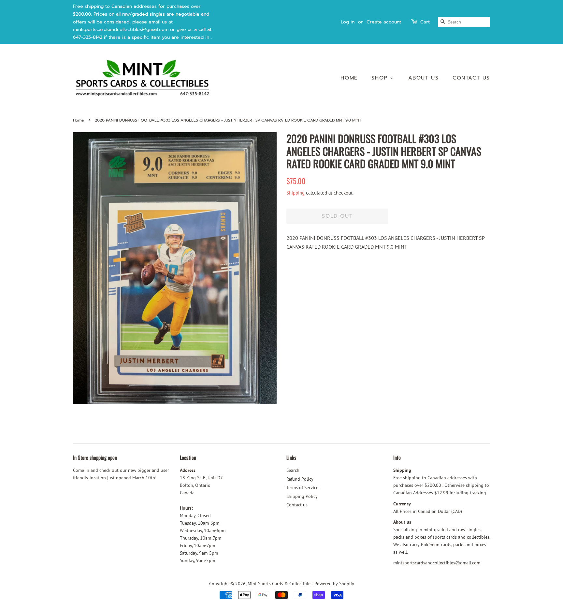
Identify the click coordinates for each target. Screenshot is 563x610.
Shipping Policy (302, 496)
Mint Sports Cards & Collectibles (280, 584)
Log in (347, 22)
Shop (380, 78)
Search (292, 470)
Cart (425, 22)
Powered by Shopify (334, 584)
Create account (384, 22)
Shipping (295, 193)
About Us (423, 78)
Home (348, 78)
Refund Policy (299, 479)
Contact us (471, 78)
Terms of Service (302, 487)
